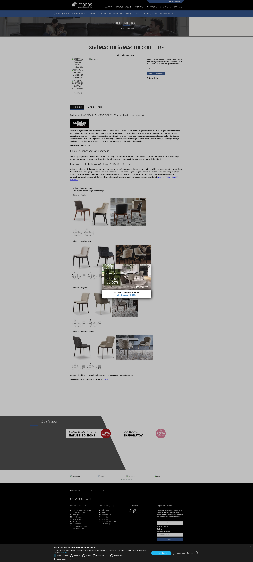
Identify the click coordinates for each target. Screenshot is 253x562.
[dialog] (126, 553)
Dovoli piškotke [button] (161, 553)
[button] (101, 559)
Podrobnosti (63, 552)
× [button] (251, 546)
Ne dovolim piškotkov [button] (185, 553)
